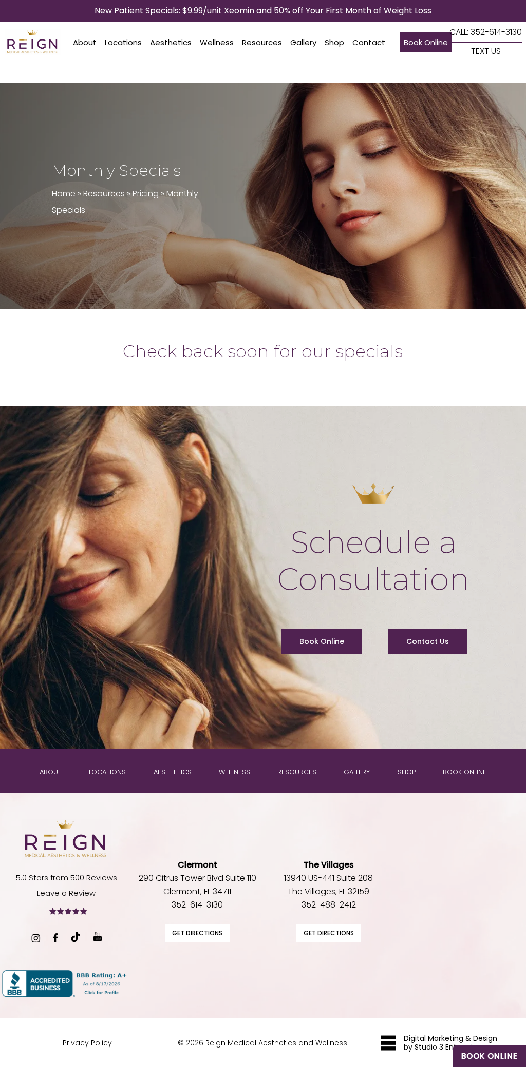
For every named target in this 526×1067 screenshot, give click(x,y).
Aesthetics (173, 772)
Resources (104, 193)
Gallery (357, 772)
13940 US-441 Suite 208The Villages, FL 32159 (328, 878)
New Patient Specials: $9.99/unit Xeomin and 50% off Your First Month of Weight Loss (263, 10)
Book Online (464, 772)
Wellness (234, 772)
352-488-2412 (329, 905)
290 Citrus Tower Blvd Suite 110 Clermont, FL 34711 (197, 878)
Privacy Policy (87, 1043)
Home (64, 193)
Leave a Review (66, 893)
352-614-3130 (197, 905)
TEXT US (486, 51)
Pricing (146, 193)
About (51, 772)
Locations (107, 772)
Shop (407, 772)
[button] (321, 641)
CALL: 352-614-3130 (485, 32)
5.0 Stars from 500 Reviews (66, 877)
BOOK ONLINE (489, 1056)
